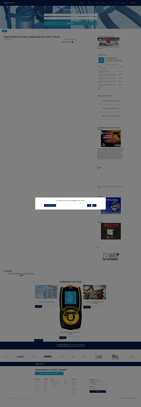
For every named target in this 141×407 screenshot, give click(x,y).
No (94, 205)
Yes (89, 205)
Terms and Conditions (50, 205)
